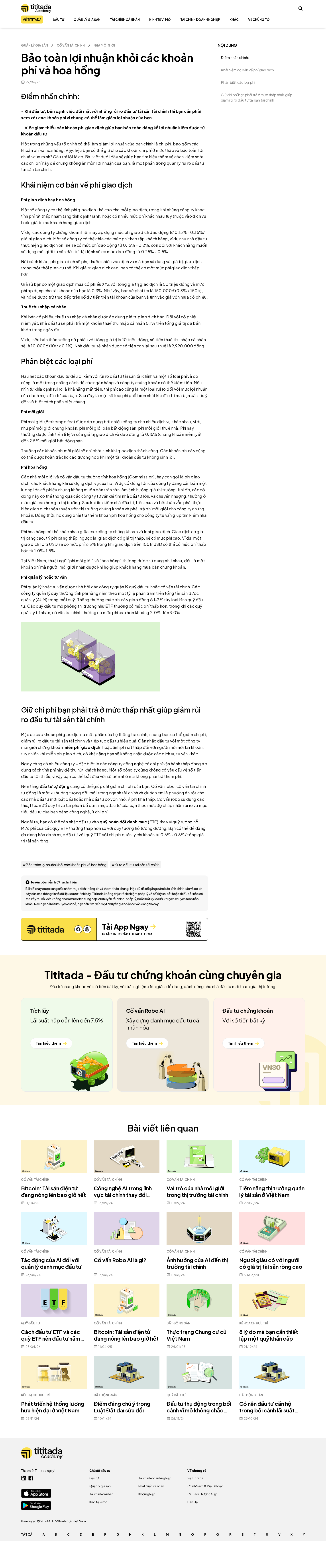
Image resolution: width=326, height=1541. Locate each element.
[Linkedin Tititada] (23, 1478)
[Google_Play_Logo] (36, 1505)
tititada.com (140, 934)
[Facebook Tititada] (30, 1478)
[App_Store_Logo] (36, 1493)
